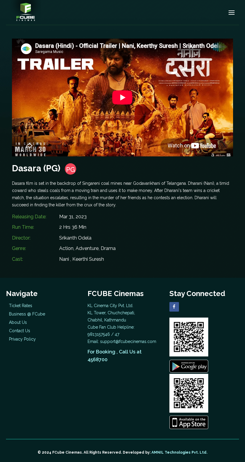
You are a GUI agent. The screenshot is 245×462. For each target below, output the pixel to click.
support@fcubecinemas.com (128, 341)
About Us (18, 322)
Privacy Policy (22, 339)
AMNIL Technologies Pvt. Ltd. (179, 452)
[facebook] (174, 307)
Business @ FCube (27, 314)
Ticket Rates (20, 305)
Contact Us (19, 330)
